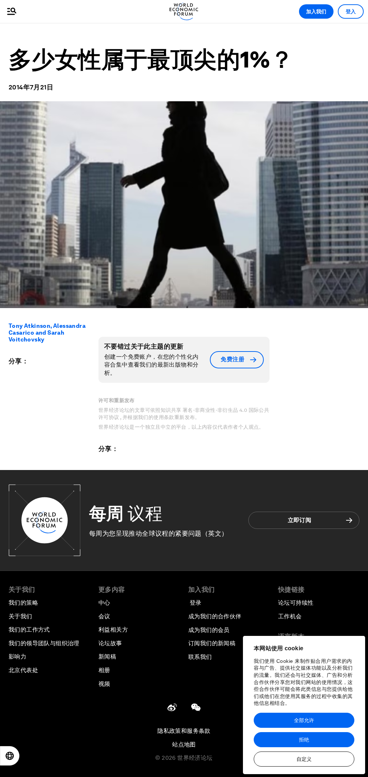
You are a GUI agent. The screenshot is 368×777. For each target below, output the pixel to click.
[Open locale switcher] (9, 755)
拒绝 (304, 740)
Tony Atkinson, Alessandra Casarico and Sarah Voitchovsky (47, 332)
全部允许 (304, 720)
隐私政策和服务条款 (184, 730)
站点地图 (184, 744)
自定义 (304, 759)
